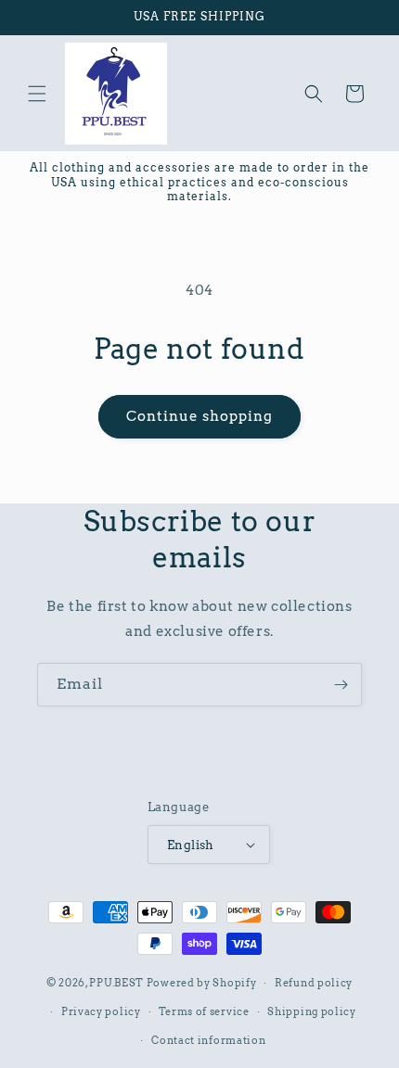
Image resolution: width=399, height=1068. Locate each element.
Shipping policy (311, 1011)
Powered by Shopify (202, 982)
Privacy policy (101, 1011)
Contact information (208, 1040)
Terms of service (204, 1011)
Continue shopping (199, 416)
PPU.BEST (116, 982)
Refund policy (314, 982)
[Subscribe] (340, 684)
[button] (37, 93)
